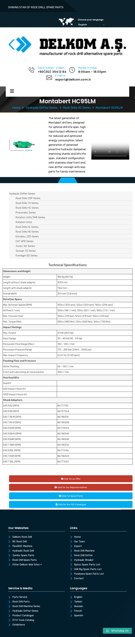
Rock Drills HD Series (27, 231)
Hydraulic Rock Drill (23, 551)
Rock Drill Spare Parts (24, 560)
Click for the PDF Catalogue (71, 504)
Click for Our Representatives (72, 487)
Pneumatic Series (26, 212)
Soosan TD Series (26, 250)
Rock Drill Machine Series (26, 606)
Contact (79, 578)
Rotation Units (24, 222)
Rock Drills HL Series (27, 226)
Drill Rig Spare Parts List (88, 569)
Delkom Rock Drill (22, 537)
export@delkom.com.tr (73, 79)
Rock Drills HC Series (77, 108)
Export (78, 546)
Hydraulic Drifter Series (41, 108)
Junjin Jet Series (25, 246)
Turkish (78, 601)
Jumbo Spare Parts (23, 555)
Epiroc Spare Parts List (87, 564)
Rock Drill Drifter (83, 555)
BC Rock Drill (19, 541)
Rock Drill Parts (21, 601)
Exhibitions (18, 624)
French (78, 611)
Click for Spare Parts (72, 496)
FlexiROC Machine (22, 546)
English (78, 597)
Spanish (78, 615)
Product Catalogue (23, 615)
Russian (78, 606)
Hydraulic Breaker (84, 560)
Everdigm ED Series (27, 255)
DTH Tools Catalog (23, 620)
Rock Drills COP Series (28, 198)
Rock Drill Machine (84, 551)
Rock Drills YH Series (27, 203)
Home (16, 108)
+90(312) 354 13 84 (52, 72)
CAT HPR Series (24, 241)
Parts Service (19, 597)
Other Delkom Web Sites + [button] (27, 564)
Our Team (79, 541)
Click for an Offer (72, 479)
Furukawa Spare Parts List (89, 574)
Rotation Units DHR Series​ (30, 217)
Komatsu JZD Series (27, 236)
